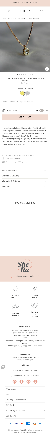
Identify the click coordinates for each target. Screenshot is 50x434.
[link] (25, 2)
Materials (6, 186)
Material (25, 89)
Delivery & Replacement (16, 399)
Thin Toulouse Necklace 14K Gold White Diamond (23, 19)
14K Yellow (22, 93)
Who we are (11, 389)
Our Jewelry (11, 416)
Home (4, 19)
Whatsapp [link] (38, 346)
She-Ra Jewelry (24, 326)
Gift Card (10, 405)
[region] (25, 19)
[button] (3, 367)
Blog (8, 394)
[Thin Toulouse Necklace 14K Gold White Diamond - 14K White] (19, 248)
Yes (46, 110)
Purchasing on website (15, 410)
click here (32, 141)
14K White (27, 93)
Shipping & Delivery (10, 175)
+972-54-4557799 (20, 346)
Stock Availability (9, 170)
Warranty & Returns (11, 181)
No (37, 110)
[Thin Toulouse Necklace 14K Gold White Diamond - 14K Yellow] (16, 248)
